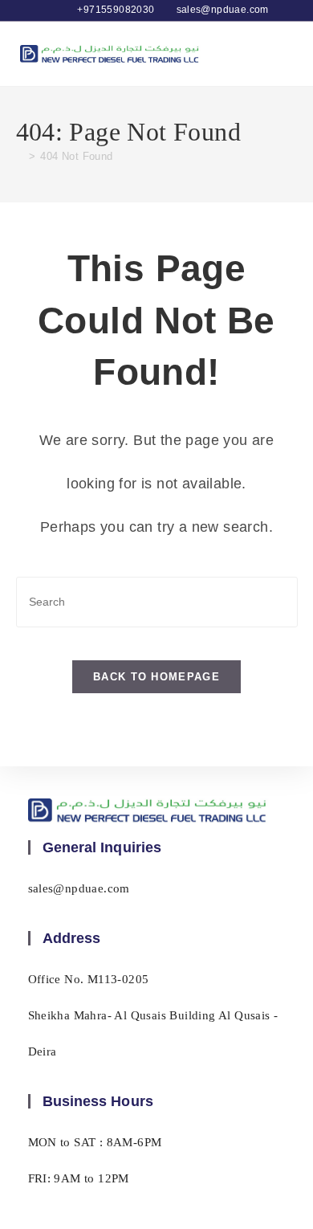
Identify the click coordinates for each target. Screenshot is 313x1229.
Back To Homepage (156, 677)
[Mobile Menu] (285, 53)
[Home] (20, 156)
